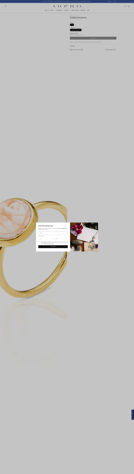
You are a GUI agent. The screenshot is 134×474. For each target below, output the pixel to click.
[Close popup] (95, 225)
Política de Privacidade (49, 243)
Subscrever (53, 246)
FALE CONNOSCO (132, 414)
